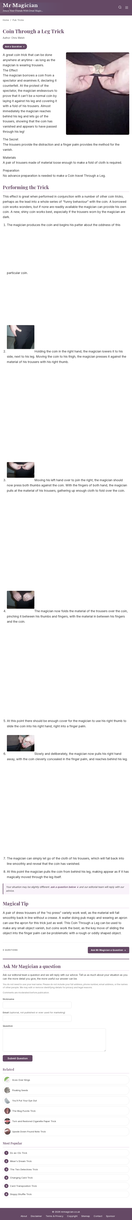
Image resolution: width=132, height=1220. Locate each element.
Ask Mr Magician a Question (107, 950)
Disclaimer (36, 1216)
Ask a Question (13, 46)
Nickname (8, 999)
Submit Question (18, 1058)
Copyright (72, 1216)
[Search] (120, 8)
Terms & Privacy (54, 1216)
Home (6, 20)
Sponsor (110, 1216)
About (24, 1216)
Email (34, 1012)
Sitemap (85, 1216)
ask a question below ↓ (65, 886)
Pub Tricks (18, 20)
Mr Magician (20, 5)
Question (8, 1025)
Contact (98, 1216)
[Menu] (126, 8)
